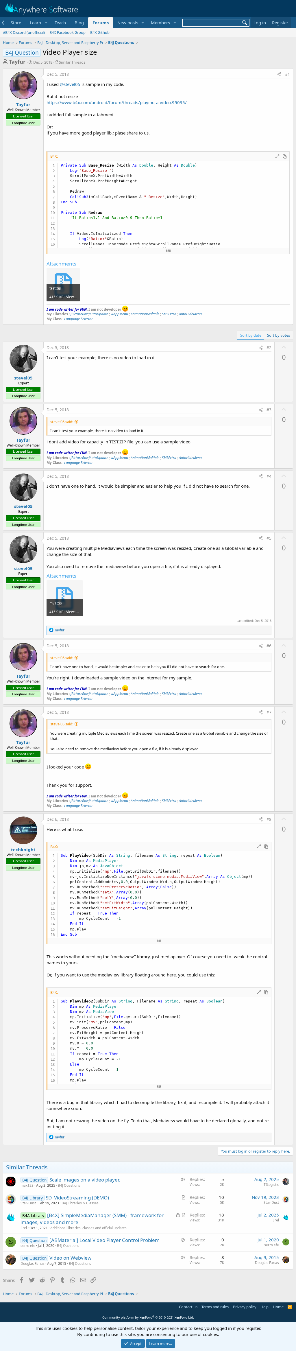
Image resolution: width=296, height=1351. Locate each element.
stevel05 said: (61, 421)
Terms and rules (215, 1306)
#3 (269, 409)
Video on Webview (70, 1257)
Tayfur (17, 61)
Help (264, 1306)
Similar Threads (72, 62)
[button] (37, 22)
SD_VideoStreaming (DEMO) (77, 1197)
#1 (287, 74)
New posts (127, 22)
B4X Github (100, 32)
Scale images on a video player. (84, 1179)
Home (278, 1306)
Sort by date (250, 335)
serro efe (28, 1245)
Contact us (188, 1306)
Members (160, 22)
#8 (269, 819)
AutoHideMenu (190, 314)
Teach (60, 22)
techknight (23, 849)
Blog (79, 22)
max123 (27, 1185)
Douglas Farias (33, 1263)
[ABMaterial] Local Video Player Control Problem (104, 1240)
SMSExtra (169, 314)
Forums (100, 22)
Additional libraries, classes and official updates (88, 1227)
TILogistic (271, 1184)
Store (16, 22)
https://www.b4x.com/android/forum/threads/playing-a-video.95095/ (117, 102)
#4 (269, 476)
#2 (269, 347)
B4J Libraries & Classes (80, 1203)
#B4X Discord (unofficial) (24, 32)
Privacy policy (244, 1306)
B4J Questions (69, 1185)
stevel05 (23, 378)
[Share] (279, 74)
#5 (269, 538)
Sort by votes (278, 335)
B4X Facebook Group (67, 32)
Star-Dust (28, 1203)
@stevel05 (70, 84)
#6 (269, 645)
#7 (269, 712)
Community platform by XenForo (148, 1317)
